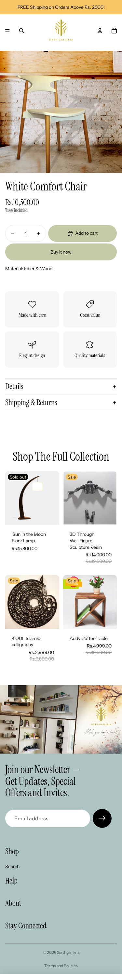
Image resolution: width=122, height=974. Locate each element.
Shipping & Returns (31, 402)
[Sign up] (102, 818)
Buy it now (61, 252)
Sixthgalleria (68, 952)
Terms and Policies (61, 965)
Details (14, 386)
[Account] (100, 30)
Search (12, 867)
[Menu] (7, 30)
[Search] (21, 30)
